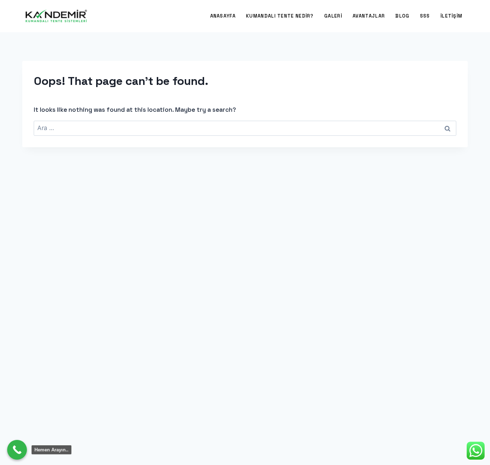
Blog (402, 16)
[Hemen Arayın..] (17, 450)
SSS (425, 16)
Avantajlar (369, 16)
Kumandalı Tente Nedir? (280, 16)
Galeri (333, 16)
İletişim (451, 16)
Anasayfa (223, 16)
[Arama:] (245, 128)
